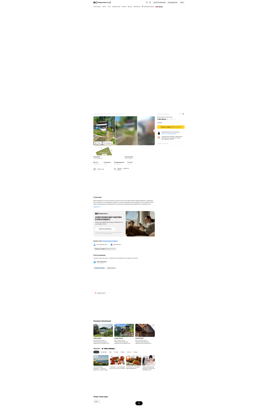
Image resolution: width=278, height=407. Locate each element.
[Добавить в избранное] (183, 114)
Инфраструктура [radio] (111, 268)
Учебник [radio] (123, 352)
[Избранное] (147, 2)
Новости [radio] (129, 352)
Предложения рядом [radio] (99, 268)
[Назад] (93, 150)
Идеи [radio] (110, 352)
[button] (150, 2)
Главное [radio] (96, 352)
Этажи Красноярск (110, 241)
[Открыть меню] (180, 114)
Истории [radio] (116, 352)
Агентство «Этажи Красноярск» (168, 133)
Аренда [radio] (135, 352)
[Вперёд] (154, 130)
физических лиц (109, 233)
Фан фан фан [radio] (104, 352)
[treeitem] (97, 6)
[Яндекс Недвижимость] (102, 2)
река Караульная (101, 261)
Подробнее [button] (96, 207)
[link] (182, 2)
